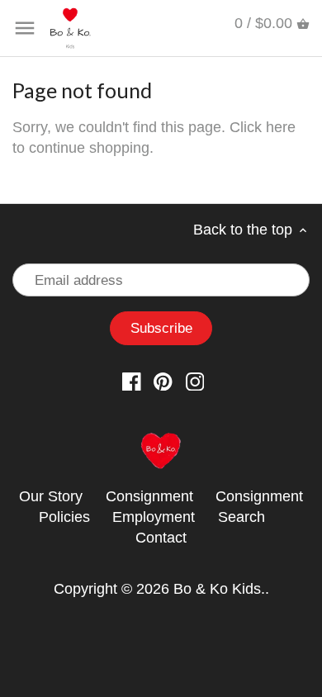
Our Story (51, 496)
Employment (153, 517)
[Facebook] (131, 381)
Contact (161, 537)
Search (241, 517)
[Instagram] (195, 381)
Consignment (149, 496)
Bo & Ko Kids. (219, 589)
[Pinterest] (163, 381)
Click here (263, 127)
